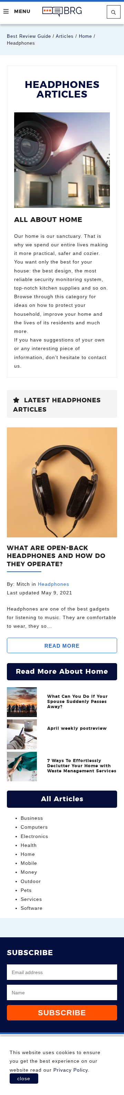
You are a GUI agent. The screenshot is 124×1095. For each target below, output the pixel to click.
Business (32, 818)
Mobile (29, 863)
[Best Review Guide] (61, 12)
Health (29, 845)
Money (29, 872)
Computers (34, 827)
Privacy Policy (70, 1070)
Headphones (53, 584)
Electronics (34, 836)
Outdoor (31, 881)
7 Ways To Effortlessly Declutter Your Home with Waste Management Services (81, 766)
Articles (65, 36)
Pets (26, 890)
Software (32, 908)
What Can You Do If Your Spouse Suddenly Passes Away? (77, 702)
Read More (62, 646)
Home (85, 36)
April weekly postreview (77, 728)
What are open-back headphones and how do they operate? (56, 556)
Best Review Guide (29, 36)
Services (31, 899)
